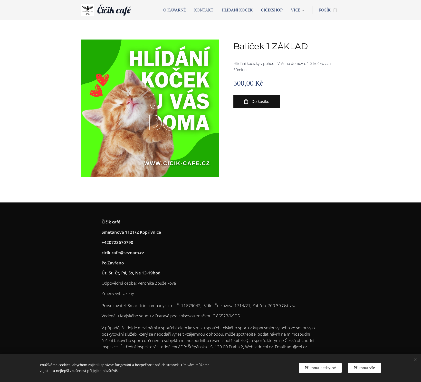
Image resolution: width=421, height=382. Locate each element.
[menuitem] (174, 10)
